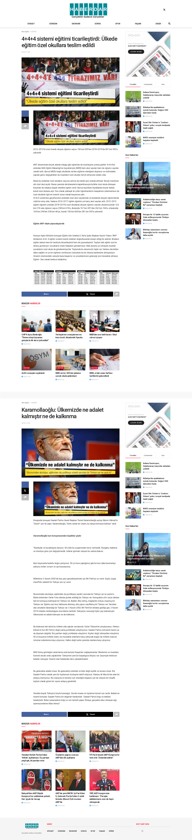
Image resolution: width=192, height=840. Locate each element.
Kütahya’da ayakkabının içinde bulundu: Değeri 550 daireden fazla (155, 110)
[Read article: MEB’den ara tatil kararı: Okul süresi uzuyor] (104, 321)
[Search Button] (169, 24)
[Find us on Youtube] (169, 9)
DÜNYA (98, 24)
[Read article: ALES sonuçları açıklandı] (37, 359)
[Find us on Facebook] (159, 9)
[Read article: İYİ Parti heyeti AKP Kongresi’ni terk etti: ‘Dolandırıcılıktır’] (104, 741)
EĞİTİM (33, 32)
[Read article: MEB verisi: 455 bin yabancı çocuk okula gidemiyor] (71, 359)
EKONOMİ (76, 24)
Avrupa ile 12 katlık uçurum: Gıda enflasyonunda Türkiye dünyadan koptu (156, 217)
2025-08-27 (60, 341)
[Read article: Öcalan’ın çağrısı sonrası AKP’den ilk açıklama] (71, 741)
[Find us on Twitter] (164, 9)
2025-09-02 (26, 344)
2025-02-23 (94, 761)
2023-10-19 (94, 379)
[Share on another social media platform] (25, 126)
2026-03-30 (132, 191)
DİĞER (158, 24)
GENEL (26, 750)
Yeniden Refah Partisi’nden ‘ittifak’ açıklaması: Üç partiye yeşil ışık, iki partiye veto (35, 758)
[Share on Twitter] (25, 120)
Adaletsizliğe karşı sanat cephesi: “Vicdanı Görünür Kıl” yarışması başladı (155, 202)
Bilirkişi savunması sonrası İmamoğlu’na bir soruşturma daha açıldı (156, 232)
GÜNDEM (53, 24)
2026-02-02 (26, 764)
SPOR (117, 24)
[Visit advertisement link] (147, 54)
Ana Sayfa (25, 32)
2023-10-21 (60, 379)
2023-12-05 (26, 376)
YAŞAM (138, 24)
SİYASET (31, 24)
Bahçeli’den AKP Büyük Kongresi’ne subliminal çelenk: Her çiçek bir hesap (36, 796)
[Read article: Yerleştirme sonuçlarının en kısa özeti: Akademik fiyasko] (71, 321)
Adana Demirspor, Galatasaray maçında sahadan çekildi (156, 95)
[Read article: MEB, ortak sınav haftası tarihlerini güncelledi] (104, 359)
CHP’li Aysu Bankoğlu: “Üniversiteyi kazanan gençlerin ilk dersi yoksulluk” (35, 337)
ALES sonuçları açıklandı (33, 373)
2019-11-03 (26, 52)
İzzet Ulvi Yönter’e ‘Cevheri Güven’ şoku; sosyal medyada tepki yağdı (156, 125)
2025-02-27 (60, 761)
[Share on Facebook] (25, 113)
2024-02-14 (94, 341)
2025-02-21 (94, 805)
